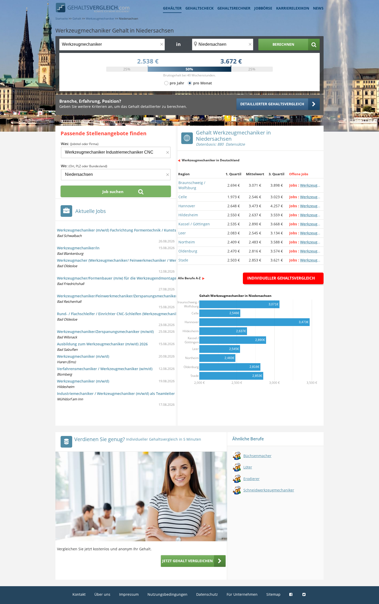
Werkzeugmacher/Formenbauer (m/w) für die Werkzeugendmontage (116, 278)
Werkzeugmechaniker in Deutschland (211, 160)
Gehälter (172, 8)
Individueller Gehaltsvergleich (281, 278)
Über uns (102, 594)
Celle (182, 196)
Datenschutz (207, 594)
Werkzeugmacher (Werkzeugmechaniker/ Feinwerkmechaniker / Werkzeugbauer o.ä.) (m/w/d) (138, 260)
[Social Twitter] (304, 594)
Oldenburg (187, 251)
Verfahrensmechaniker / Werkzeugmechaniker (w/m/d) (104, 368)
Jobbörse (263, 8)
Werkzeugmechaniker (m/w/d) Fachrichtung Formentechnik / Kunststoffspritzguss (129, 230)
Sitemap (273, 594)
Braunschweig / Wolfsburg (191, 185)
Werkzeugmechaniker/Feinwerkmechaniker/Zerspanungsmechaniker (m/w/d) (124, 295)
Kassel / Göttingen (194, 223)
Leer (182, 233)
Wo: (84, 165)
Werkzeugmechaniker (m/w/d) (83, 356)
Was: (79, 143)
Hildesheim (188, 214)
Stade (183, 260)
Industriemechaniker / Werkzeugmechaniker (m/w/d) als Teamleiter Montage (124, 393)
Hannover (186, 205)
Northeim (186, 242)
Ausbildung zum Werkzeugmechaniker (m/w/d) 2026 (102, 343)
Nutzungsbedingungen (167, 594)
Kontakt (79, 594)
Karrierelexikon (292, 8)
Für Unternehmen (242, 594)
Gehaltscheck (199, 8)
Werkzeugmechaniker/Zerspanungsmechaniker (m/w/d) (105, 331)
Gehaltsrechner (233, 8)
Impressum (129, 594)
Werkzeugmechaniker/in (78, 247)
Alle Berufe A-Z (189, 278)
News (318, 8)
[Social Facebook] (291, 594)
